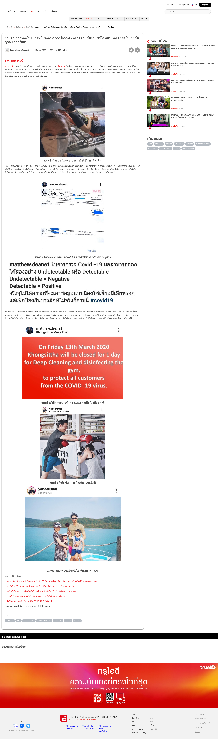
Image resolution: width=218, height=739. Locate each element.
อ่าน (31, 11)
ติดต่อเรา (198, 732)
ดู (14, 11)
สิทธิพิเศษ (22, 11)
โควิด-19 (61, 66)
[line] (15, 726)
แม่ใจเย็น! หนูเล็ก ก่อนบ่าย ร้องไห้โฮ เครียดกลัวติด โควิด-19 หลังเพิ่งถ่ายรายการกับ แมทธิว (43, 591)
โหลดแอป (170, 5)
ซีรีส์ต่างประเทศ (132, 18)
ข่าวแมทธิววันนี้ (14, 61)
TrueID (14, 5)
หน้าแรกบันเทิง (76, 18)
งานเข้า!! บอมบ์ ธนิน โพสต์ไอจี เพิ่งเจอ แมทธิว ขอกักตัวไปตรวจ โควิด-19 (36, 596)
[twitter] (28, 726)
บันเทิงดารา (20, 27)
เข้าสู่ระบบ (205, 4)
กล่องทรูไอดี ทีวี (184, 5)
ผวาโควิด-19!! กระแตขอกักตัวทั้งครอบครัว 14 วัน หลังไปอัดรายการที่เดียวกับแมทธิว (40, 586)
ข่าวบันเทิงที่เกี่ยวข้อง (14, 646)
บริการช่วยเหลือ (200, 727)
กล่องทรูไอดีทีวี (137, 729)
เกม (38, 11)
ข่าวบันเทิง (89, 18)
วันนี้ (9, 11)
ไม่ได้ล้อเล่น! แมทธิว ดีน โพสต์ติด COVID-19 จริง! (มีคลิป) (29, 601)
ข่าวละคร (100, 18)
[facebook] (22, 726)
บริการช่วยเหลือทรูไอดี (140, 732)
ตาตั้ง (45, 11)
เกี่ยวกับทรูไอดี (199, 714)
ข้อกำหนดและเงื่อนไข (201, 719)
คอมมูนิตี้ (153, 729)
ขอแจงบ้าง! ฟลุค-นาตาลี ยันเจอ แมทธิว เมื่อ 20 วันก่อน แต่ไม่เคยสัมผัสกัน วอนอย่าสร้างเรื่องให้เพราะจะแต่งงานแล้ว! (53, 581)
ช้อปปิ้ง (135, 725)
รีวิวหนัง (120, 18)
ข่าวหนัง (110, 18)
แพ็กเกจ (153, 725)
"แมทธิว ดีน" (10, 66)
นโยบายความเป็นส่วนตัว (203, 723)
